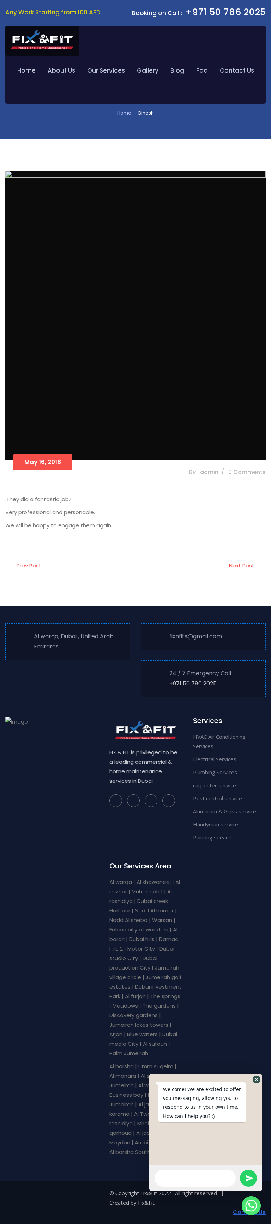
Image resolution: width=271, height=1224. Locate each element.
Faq (202, 70)
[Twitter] (151, 800)
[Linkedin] (168, 800)
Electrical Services (214, 759)
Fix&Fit (146, 1202)
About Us (61, 70)
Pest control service (217, 798)
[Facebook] (115, 800)
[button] (256, 1079)
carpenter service (214, 785)
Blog (177, 70)
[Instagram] (133, 800)
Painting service (212, 837)
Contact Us (237, 70)
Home (26, 70)
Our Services (106, 70)
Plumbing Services (215, 772)
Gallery (147, 70)
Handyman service (215, 824)
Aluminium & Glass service (224, 811)
